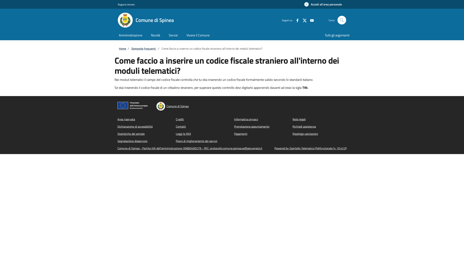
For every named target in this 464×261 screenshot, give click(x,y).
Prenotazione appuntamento (251, 126)
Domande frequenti (143, 48)
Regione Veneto (126, 4)
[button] (323, 4)
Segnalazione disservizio (132, 141)
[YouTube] (310, 20)
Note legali (299, 119)
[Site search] (341, 20)
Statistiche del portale (131, 134)
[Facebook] (296, 20)
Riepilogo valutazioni (305, 134)
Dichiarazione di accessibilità (135, 126)
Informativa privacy (246, 119)
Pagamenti (240, 134)
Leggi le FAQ (183, 134)
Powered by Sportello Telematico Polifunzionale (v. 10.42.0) (310, 148)
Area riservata (126, 119)
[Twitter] (303, 20)
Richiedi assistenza (304, 126)
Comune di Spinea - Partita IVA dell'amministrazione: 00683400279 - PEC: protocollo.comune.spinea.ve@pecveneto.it (189, 148)
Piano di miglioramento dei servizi (196, 141)
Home (122, 48)
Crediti (180, 119)
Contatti (181, 126)
